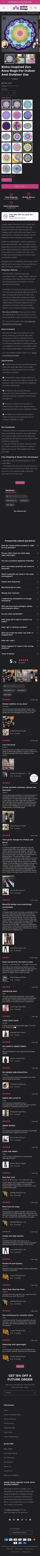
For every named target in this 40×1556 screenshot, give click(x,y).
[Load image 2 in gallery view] (20, 59)
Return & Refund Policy (12, 1415)
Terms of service (15, 1551)
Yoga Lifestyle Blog (11, 1437)
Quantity (4, 89)
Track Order (8, 1432)
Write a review (20, 482)
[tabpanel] (20, 513)
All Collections (9, 1458)
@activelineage (13, 1510)
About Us (7, 1466)
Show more (20, 1366)
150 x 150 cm (6, 179)
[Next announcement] (36, 2)
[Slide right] (38, 59)
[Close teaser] (29, 773)
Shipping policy (26, 1551)
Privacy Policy (9, 1423)
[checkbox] (10, 505)
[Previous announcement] (3, 2)
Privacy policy (29, 1549)
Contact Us (8, 1471)
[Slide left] (2, 59)
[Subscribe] (34, 1392)
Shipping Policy (9, 1428)
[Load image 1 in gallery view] (9, 59)
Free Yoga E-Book (10, 1453)
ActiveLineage (10, 1546)
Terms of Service (10, 1419)
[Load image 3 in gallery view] (30, 59)
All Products (8, 1462)
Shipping (4, 85)
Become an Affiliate (11, 1475)
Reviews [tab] (11, 490)
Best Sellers (8, 1449)
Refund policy (19, 1549)
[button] (4, 8)
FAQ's (6, 1410)
